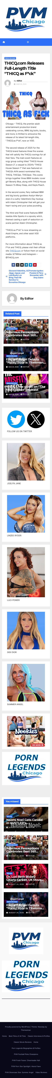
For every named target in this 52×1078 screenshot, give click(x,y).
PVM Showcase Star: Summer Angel (19, 1072)
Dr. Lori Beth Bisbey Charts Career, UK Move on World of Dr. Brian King (25, 880)
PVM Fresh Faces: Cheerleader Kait (26, 1060)
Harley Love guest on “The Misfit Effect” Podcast (25, 388)
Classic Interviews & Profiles (39, 1036)
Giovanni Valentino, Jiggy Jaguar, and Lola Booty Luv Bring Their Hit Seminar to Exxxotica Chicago (17, 276)
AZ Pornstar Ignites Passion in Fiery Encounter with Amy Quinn (34, 274)
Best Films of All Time (17, 1036)
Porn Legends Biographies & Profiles (26, 1048)
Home (4, 1036)
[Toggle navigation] (28, 42)
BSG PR (9, 816)
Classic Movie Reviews (23, 1042)
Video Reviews (41, 1072)
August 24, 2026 (16, 827)
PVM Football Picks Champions (26, 1054)
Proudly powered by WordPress (17, 1027)
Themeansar (26, 1030)
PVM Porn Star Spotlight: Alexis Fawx (26, 1066)
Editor (19, 81)
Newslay (41, 1027)
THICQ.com (15, 250)
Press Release (10, 58)
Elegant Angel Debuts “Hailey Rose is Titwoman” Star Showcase (25, 362)
